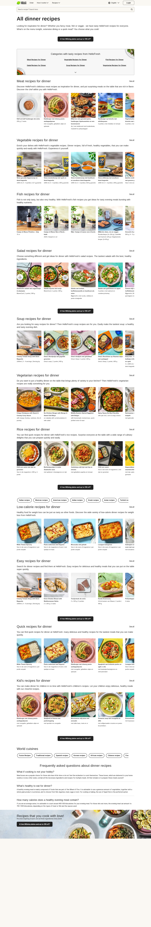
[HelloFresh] (21, 2)
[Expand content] (75, 72)
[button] (114, 3)
